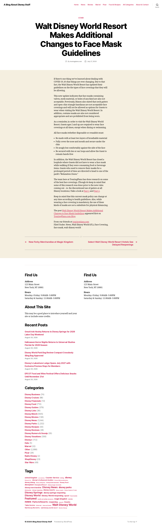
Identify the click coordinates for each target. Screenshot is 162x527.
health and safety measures (45, 499)
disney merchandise (33, 488)
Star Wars (29, 462)
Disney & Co (28, 480)
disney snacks (59, 490)
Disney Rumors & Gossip (36, 433)
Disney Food (30, 404)
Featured (31, 498)
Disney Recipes (32, 427)
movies (70, 499)
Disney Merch (31, 414)
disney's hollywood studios (42, 480)
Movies (90, 5)
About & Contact (142, 5)
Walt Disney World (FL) (32, 508)
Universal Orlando (47, 505)
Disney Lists (30, 410)
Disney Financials (33, 401)
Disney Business (32, 394)
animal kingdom (31, 478)
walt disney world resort (49, 508)
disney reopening (37, 490)
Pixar (105, 5)
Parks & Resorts (40, 502)
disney (68, 477)
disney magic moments (54, 485)
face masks (73, 496)
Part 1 (86, 191)
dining (62, 478)
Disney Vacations (33, 436)
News (83, 5)
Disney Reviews (32, 430)
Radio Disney (31, 456)
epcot (66, 496)
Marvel (97, 5)
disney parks (65, 487)
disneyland (29, 485)
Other (81, 18)
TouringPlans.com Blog (64, 216)
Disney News (31, 420)
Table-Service (30, 505)
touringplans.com (76, 61)
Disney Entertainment (52, 482)
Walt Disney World (64, 504)
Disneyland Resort (40, 485)
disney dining (30, 482)
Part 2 (97, 191)
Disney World (33, 495)
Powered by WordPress (63, 522)
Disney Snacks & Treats (70, 490)
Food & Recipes (115, 5)
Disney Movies (32, 417)
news (28, 501)
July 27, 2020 (92, 61)
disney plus (28, 490)
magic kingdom (60, 499)
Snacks (67, 502)
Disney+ (28, 440)
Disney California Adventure (61, 480)
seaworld (61, 502)
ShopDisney (30, 459)
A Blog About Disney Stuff (17, 5)
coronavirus (41, 478)
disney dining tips (40, 482)
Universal (39, 505)
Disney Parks (31, 423)
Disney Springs (34, 492)
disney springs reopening (54, 493)
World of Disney (63, 508)
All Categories (128, 5)
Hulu (27, 443)
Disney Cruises (32, 397)
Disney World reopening (52, 496)
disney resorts (49, 490)
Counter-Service (52, 478)
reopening (53, 502)
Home (76, 5)
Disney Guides (31, 407)
